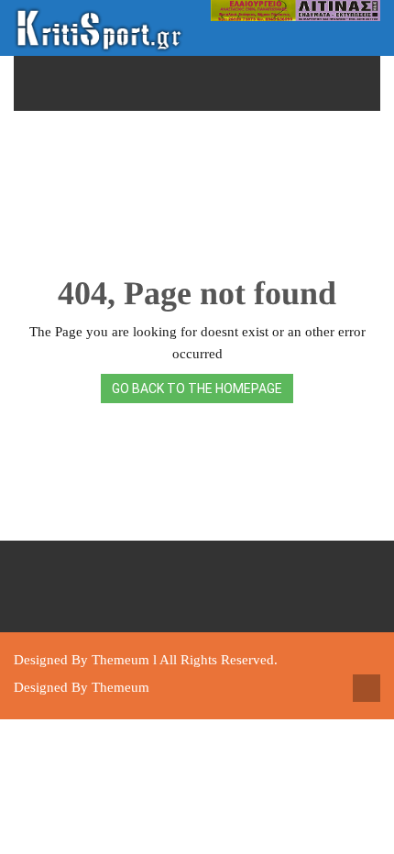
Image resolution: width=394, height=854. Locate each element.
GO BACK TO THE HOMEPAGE (197, 388)
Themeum (120, 659)
